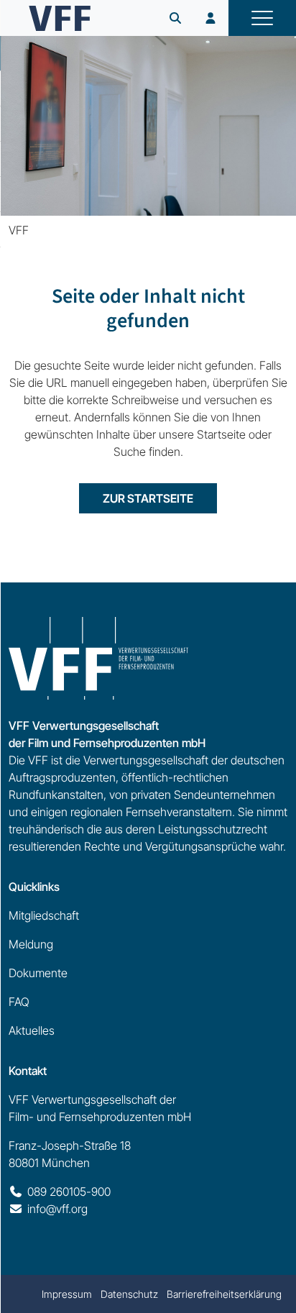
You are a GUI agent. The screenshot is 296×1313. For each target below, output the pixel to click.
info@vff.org (57, 1209)
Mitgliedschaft (44, 915)
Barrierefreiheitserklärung (224, 1294)
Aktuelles (32, 1030)
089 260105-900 (69, 1191)
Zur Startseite (148, 498)
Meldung (31, 944)
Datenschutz (129, 1294)
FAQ (19, 1001)
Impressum (67, 1294)
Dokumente (38, 973)
